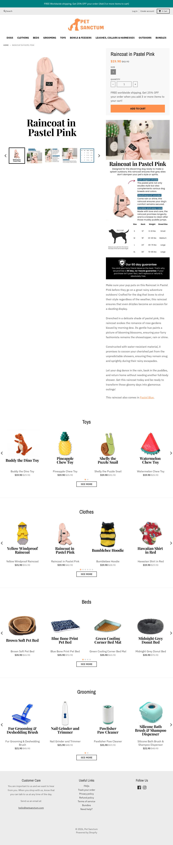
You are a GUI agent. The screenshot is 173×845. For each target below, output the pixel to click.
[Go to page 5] (90, 569)
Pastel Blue (147, 397)
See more (86, 484)
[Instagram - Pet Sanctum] (145, 787)
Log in (135, 11)
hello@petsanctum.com (31, 807)
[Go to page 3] (85, 569)
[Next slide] (98, 155)
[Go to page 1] (85, 479)
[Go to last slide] (5, 155)
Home (6, 45)
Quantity (115, 79)
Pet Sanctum (91, 829)
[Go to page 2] (87, 479)
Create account (147, 11)
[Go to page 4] (87, 569)
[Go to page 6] (92, 569)
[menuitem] (17, 156)
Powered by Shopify (86, 832)
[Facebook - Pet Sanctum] (139, 787)
